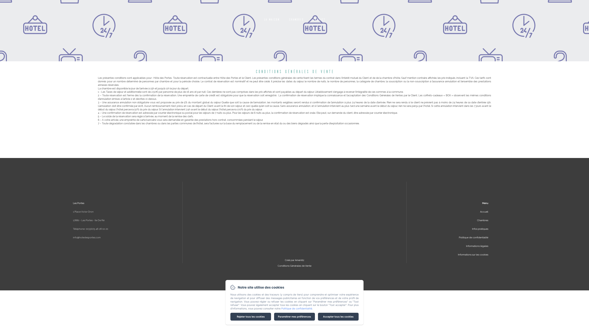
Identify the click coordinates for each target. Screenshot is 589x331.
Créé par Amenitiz (294, 260)
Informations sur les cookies (473, 254)
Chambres (296, 19)
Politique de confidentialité (473, 237)
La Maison (271, 19)
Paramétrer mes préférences (294, 316)
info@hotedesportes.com (87, 237)
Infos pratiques (480, 229)
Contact (319, 19)
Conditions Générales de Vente (294, 265)
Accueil (484, 211)
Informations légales (477, 246)
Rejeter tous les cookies (251, 316)
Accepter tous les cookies (338, 316)
